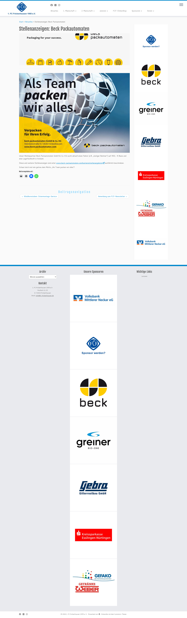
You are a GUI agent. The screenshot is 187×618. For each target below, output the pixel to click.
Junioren (103, 11)
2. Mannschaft (87, 11)
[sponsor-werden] (151, 41)
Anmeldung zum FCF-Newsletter (112, 196)
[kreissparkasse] (151, 175)
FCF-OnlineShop (120, 11)
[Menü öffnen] (181, 5)
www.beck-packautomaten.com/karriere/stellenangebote (79, 163)
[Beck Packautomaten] (151, 75)
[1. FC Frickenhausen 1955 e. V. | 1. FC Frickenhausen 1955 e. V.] (21, 8)
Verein (150, 11)
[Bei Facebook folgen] (52, 5)
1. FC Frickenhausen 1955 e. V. (76, 614)
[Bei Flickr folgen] (56, 5)
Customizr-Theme (120, 614)
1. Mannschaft (69, 11)
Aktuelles (54, 11)
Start (21, 21)
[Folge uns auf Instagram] (60, 5)
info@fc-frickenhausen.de (45, 296)
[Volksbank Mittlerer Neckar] (151, 243)
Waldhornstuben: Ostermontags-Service (39, 196)
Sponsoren (136, 11)
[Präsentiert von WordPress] (99, 614)
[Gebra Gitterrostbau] (151, 142)
